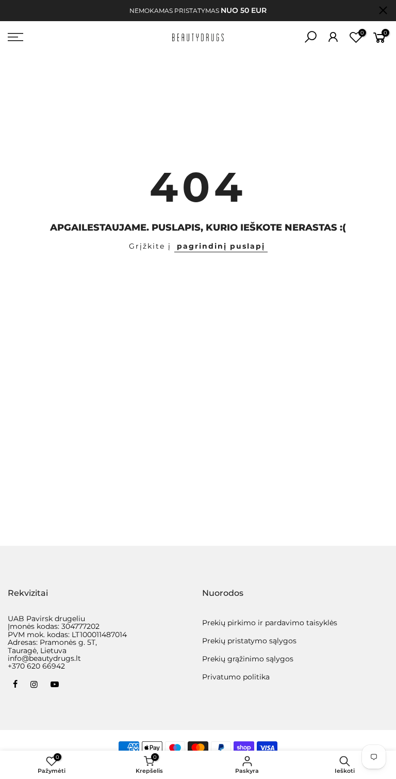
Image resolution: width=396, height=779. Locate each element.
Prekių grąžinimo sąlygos (247, 658)
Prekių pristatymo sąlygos (249, 640)
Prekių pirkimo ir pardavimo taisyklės (269, 622)
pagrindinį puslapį (221, 246)
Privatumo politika (236, 676)
